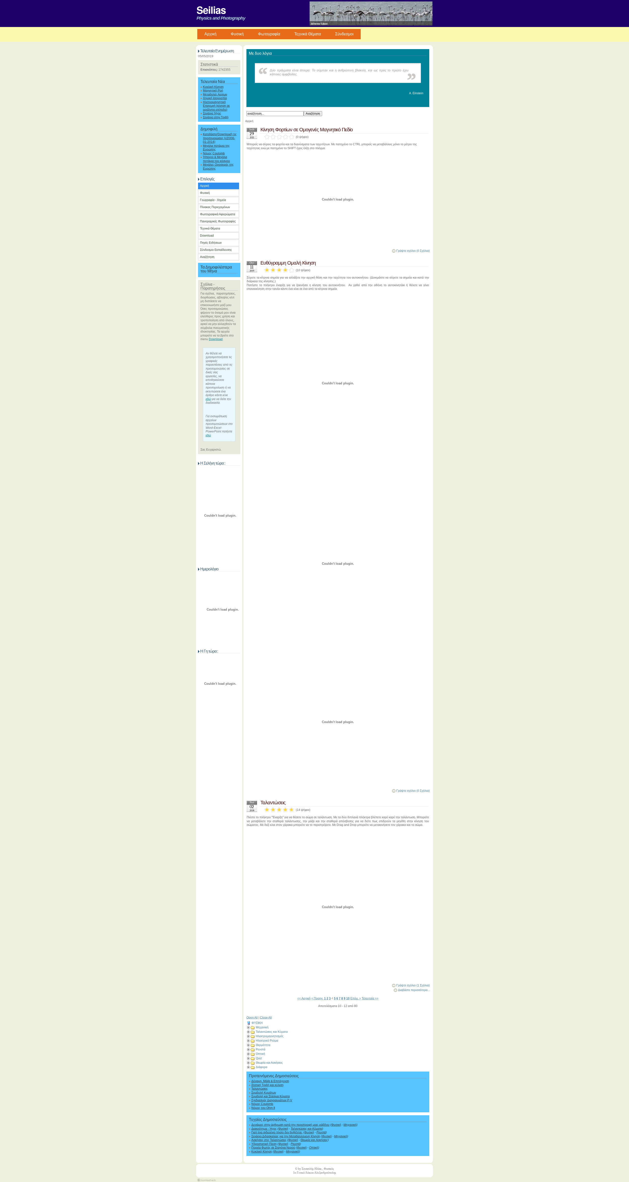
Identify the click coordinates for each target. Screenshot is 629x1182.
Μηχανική (262, 1027)
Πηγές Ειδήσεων (211, 242)
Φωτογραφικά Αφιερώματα (217, 214)
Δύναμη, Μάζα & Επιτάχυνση (270, 1081)
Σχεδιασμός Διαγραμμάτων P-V (271, 1100)
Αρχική (204, 186)
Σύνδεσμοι (344, 34)
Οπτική (260, 1054)
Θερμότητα (263, 1045)
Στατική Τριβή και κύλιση (267, 1085)
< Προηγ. (317, 998)
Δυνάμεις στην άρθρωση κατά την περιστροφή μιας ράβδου (290, 1125)
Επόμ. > (355, 998)
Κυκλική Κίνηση (213, 87)
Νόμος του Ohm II (263, 1108)
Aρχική (210, 34)
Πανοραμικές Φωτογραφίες (218, 221)
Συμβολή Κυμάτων (263, 1092)
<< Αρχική (304, 998)
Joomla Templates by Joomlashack (206, 1180)
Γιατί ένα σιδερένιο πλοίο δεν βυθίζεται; (276, 1132)
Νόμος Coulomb (214, 153)
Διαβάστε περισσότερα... (414, 990)
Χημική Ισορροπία (215, 98)
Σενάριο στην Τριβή (216, 117)
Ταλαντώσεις (273, 802)
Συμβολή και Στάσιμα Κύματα (270, 1096)
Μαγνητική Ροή (213, 90)
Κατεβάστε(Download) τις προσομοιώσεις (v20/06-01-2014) (220, 138)
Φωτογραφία (269, 34)
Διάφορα (261, 1067)
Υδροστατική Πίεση (264, 1144)
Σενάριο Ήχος (212, 113)
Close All (266, 1017)
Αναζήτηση (207, 257)
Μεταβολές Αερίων (215, 94)
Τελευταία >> (370, 998)
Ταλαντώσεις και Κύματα (272, 1032)
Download (207, 235)
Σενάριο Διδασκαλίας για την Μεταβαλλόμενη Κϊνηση (285, 1136)
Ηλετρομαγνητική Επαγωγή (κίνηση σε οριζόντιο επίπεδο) (216, 105)
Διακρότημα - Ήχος (264, 1128)
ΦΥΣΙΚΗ (257, 1023)
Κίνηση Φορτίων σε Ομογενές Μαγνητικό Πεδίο (306, 129)
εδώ (208, 399)
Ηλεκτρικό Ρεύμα (267, 1040)
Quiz (259, 1058)
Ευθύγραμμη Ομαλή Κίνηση (288, 263)
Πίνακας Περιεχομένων (215, 207)
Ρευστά (260, 1049)
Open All (252, 1017)
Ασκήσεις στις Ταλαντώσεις (268, 1140)
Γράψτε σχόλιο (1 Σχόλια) (413, 985)
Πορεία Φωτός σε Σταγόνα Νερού (273, 1147)
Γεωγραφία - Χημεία (213, 200)
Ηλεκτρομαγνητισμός (270, 1036)
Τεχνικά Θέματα (307, 34)
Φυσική (237, 34)
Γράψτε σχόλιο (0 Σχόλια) (413, 251)
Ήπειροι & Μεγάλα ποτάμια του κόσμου (216, 158)
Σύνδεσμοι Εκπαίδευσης (216, 250)
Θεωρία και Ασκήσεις (269, 1062)
